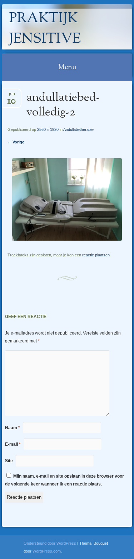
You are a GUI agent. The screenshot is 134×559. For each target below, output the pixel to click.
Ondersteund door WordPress (50, 543)
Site (9, 460)
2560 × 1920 (48, 129)
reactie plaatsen (96, 255)
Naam (12, 427)
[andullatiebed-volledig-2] (66, 239)
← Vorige (16, 142)
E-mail (13, 444)
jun (12, 96)
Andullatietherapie (78, 129)
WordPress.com (47, 551)
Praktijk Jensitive (45, 29)
